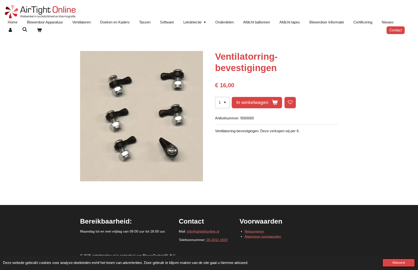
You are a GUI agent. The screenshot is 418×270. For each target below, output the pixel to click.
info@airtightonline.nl (203, 231)
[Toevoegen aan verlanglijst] (290, 102)
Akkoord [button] (398, 262)
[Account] (10, 30)
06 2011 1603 (217, 240)
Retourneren (254, 231)
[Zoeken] (24, 29)
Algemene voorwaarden (263, 236)
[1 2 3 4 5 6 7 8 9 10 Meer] (222, 102)
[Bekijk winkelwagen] (39, 30)
